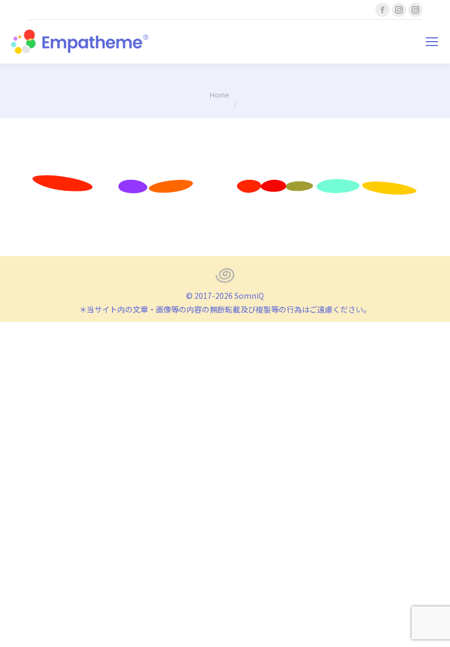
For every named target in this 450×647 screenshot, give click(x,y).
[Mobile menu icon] (432, 42)
